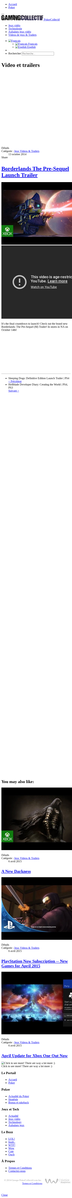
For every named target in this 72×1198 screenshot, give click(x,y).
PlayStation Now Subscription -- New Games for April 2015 (34, 963)
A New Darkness (16, 871)
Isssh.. (11, 1141)
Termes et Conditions (20, 1167)
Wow (11, 1148)
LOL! (11, 1138)
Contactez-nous (17, 1171)
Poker (11, 7)
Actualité (13, 1115)
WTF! (11, 1145)
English (31, 47)
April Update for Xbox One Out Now (34, 1055)
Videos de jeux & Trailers (22, 34)
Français (32, 43)
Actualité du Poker (18, 1096)
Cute (11, 1151)
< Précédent (14, 381)
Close (4, 1194)
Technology (14, 1122)
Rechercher (14, 53)
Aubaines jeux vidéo (19, 31)
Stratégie (13, 1099)
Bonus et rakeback (18, 1102)
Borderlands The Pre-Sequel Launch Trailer (35, 171)
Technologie (15, 28)
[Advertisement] (36, 108)
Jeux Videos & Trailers (26, 151)
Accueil (12, 4)
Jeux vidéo (14, 25)
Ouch (11, 1154)
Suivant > (13, 390)
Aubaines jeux (16, 1125)
